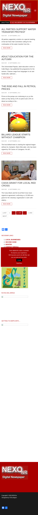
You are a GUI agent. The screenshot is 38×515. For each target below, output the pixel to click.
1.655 (30, 213)
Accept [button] (19, 260)
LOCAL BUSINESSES (12, 239)
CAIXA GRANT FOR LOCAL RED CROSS (19, 184)
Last (5, 213)
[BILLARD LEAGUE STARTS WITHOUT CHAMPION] (19, 122)
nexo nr (4, 35)
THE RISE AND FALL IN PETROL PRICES (19, 87)
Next (5, 216)
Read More (7, 48)
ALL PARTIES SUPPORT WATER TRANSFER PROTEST (19, 30)
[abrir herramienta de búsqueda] (32, 10)
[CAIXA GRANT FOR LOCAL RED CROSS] (19, 170)
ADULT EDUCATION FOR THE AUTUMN (17, 57)
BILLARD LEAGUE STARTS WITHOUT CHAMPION (16, 136)
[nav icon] (35, 10)
